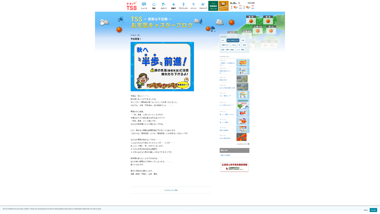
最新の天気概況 (225, 155)
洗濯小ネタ (225, 45)
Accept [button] (373, 210)
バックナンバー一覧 (243, 144)
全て (223, 40)
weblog (234, 45)
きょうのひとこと (232, 40)
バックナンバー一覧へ (171, 190)
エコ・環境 (240, 49)
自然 (244, 45)
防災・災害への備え (228, 49)
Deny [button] (366, 210)
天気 (242, 40)
